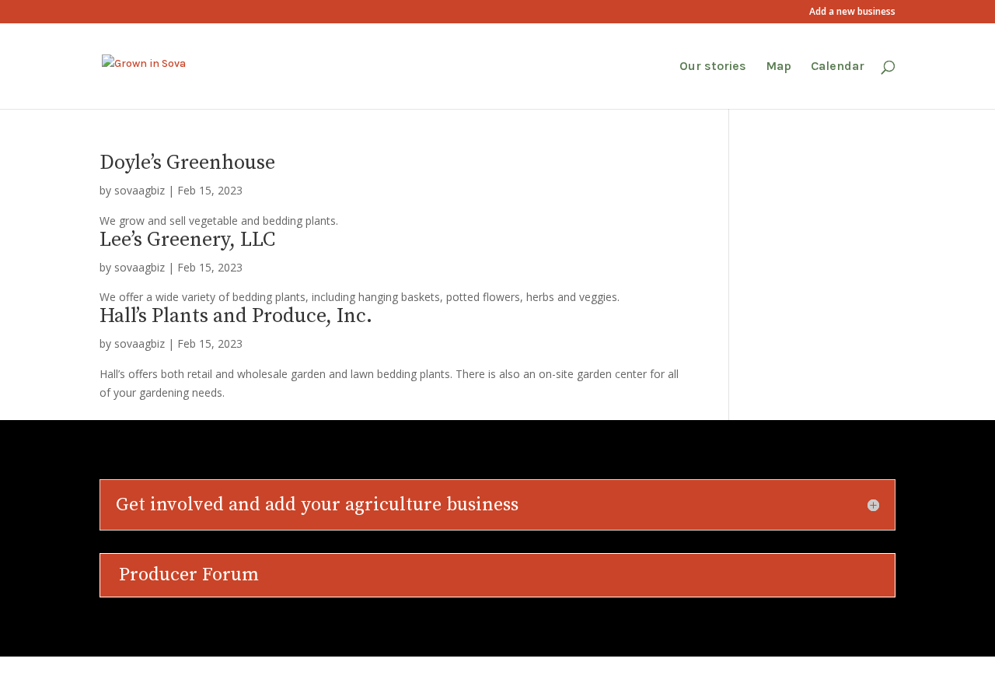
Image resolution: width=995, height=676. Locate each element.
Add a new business (852, 12)
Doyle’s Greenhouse (187, 163)
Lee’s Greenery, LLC (187, 240)
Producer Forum (189, 575)
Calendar (837, 67)
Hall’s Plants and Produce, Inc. (236, 316)
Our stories (712, 67)
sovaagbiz (139, 190)
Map (778, 67)
